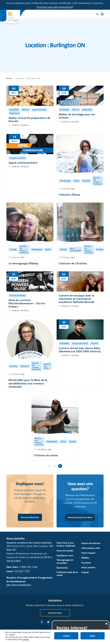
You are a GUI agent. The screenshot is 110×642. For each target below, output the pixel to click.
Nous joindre (88, 567)
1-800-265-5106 (28, 567)
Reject (92, 635)
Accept (66, 635)
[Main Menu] (102, 14)
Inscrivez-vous (55, 612)
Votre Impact (88, 552)
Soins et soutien (65, 550)
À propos (86, 562)
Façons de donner (90, 543)
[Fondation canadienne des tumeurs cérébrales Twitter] (48, 622)
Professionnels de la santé (67, 574)
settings (26, 639)
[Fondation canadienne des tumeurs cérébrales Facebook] (41, 622)
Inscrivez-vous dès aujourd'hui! (55, 6)
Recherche (62, 567)
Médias (85, 557)
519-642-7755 (22, 571)
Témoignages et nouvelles (65, 561)
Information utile (90, 547)
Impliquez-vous (65, 555)
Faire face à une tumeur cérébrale (66, 544)
